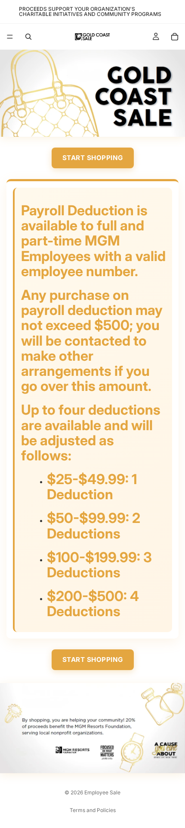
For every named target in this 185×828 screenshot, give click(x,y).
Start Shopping (92, 158)
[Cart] (174, 36)
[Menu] (10, 37)
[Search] (28, 36)
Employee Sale (102, 792)
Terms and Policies (93, 810)
